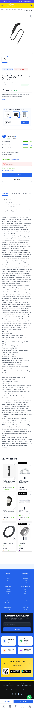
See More (4, 99)
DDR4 (25, 594)
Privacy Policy (18, 685)
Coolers (26, 605)
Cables (25, 580)
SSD (26, 591)
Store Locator (19, 689)
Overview (5, 193)
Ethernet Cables (8, 607)
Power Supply (8, 602)
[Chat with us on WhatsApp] (29, 697)
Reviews (26, 193)
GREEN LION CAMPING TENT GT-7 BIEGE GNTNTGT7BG (24, 482)
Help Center (6, 685)
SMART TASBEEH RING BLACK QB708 (24, 543)
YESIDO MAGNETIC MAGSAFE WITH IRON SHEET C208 (8, 543)
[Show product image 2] (25, 478)
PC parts (8, 605)
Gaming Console (8, 576)
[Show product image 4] (26, 538)
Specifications (16, 193)
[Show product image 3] (25, 538)
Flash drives (26, 607)
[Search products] (31, 5)
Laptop (8, 589)
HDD (25, 589)
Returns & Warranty (10, 689)
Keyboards (8, 591)
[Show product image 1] (24, 478)
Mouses (26, 609)
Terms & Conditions (26, 685)
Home (2, 9)
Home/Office (20, 9)
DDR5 (8, 580)
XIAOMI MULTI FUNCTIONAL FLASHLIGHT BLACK (9, 482)
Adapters (25, 578)
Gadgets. (18, 225)
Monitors (8, 594)
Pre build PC (8, 596)
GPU (8, 582)
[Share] (30, 76)
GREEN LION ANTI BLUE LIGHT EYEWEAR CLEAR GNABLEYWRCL (24, 512)
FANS (8, 609)
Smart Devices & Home (11, 9)
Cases (25, 582)
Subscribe (17, 629)
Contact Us (25, 689)
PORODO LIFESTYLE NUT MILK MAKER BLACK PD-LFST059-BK (8, 512)
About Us (12, 685)
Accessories (26, 576)
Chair (8, 578)
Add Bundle (24, 122)
